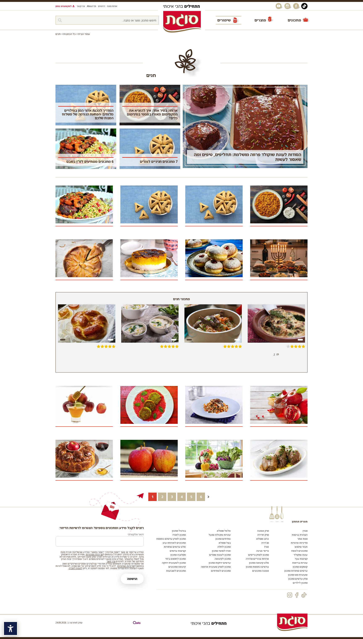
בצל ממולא (225, 543)
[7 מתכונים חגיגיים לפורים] (149, 206)
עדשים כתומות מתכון (257, 567)
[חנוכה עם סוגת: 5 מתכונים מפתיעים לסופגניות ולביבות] (214, 260)
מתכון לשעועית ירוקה (174, 563)
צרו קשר (81, 6)
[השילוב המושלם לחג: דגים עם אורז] (214, 407)
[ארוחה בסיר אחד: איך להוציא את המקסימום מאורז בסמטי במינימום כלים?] (279, 206)
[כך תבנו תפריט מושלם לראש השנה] (279, 407)
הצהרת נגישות (300, 535)
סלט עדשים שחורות (175, 547)
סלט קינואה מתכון (259, 563)
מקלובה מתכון (178, 555)
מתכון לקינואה (223, 559)
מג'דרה (265, 543)
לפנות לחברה (75, 568)
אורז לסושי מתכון (221, 551)
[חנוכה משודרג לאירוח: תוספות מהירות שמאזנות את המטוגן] (279, 260)
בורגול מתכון (179, 531)
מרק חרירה (263, 535)
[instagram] (289, 595)
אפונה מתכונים (260, 571)
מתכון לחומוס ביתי (175, 559)
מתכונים (294, 20)
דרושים (101, 6)
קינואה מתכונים (177, 567)
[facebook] (296, 595)
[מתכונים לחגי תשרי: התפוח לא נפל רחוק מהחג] (149, 461)
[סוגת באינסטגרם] (288, 6)
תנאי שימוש (301, 547)
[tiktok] (304, 595)
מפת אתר (302, 539)
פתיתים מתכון (223, 539)
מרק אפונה (263, 531)
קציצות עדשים (178, 551)
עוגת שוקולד (301, 555)
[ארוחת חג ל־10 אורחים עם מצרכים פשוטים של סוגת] (149, 260)
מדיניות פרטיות (299, 543)
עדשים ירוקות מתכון (220, 563)
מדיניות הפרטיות (94, 554)
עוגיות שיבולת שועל (220, 535)
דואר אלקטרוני (136, 534)
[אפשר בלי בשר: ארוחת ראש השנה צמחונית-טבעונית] (149, 407)
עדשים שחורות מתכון (296, 571)
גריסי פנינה (262, 551)
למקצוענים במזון (63, 6)
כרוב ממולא (262, 539)
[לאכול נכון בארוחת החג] (214, 461)
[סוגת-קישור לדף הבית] (182, 21)
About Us (91, 6)
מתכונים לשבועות (176, 571)
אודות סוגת (112, 6)
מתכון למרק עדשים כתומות (171, 539)
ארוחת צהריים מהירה (257, 559)
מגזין (305, 531)
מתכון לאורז (179, 535)
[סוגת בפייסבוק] (296, 6)
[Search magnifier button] (60, 20)
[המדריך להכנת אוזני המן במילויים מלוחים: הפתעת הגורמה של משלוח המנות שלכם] (214, 206)
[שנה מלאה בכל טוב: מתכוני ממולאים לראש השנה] (279, 461)
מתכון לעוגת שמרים (220, 555)
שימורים (224, 20)
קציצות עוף (301, 559)
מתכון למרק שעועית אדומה (216, 567)
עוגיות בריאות (300, 563)
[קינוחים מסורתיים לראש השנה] (84, 260)
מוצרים (260, 20)
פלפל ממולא (224, 531)
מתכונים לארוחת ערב (174, 543)
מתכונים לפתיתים (221, 571)
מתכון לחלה (224, 547)
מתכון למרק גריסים (258, 555)
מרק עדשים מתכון (298, 579)
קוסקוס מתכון (300, 567)
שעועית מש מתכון (298, 575)
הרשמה (132, 579)
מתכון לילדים (300, 583)
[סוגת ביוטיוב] (279, 6)
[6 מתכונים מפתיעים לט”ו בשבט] (84, 206)
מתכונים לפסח (299, 551)
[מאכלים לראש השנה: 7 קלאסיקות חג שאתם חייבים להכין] (84, 461)
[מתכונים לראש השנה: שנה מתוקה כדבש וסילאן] (84, 407)
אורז (266, 547)
